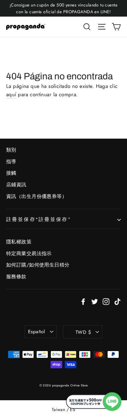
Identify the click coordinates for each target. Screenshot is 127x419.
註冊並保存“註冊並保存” (38, 219)
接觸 (11, 172)
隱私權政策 (18, 241)
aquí (11, 94)
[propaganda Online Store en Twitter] (94, 301)
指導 (11, 161)
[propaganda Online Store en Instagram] (106, 301)
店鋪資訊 (16, 184)
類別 (11, 149)
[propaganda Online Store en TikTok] (117, 301)
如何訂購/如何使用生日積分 (38, 264)
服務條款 (16, 276)
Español (36, 331)
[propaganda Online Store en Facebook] (83, 301)
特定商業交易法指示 (29, 253)
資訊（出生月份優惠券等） (36, 196)
